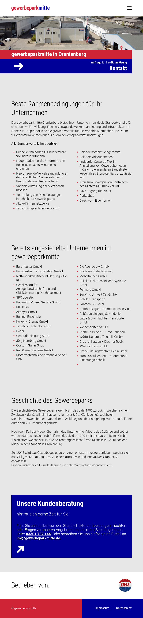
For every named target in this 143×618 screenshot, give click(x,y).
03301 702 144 (38, 534)
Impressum (102, 608)
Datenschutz (124, 608)
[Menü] (129, 8)
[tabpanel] (71, 33)
